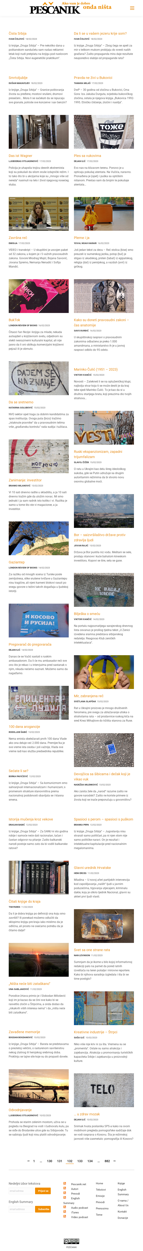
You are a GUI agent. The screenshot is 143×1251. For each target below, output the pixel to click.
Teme (99, 1214)
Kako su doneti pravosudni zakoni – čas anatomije (101, 322)
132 (69, 1161)
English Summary (21, 1202)
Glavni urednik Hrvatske (92, 868)
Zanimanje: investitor (25, 480)
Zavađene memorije (24, 1032)
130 (49, 1161)
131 (59, 1161)
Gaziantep (17, 562)
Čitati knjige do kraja (24, 901)
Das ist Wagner (20, 156)
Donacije (123, 1217)
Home (99, 1183)
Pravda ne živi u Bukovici (93, 78)
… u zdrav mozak (87, 1114)
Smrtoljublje (18, 78)
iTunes (75, 1212)
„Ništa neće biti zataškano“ (29, 984)
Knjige (121, 1183)
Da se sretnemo (21, 402)
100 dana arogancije (24, 727)
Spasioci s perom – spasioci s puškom (103, 819)
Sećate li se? (18, 771)
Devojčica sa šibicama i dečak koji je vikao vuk (102, 776)
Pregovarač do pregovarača (30, 644)
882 (107, 1161)
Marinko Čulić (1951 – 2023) (96, 369)
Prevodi (75, 1193)
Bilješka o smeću (87, 614)
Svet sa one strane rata (92, 950)
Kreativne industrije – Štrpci (95, 1032)
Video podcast (79, 1217)
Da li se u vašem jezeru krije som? (100, 33)
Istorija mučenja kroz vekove (31, 819)
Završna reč (18, 238)
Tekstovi (101, 1189)
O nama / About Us (123, 1203)
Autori (74, 1189)
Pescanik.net (78, 1184)
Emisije (100, 1196)
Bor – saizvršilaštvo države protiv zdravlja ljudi (100, 537)
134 (90, 1161)
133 (79, 1161)
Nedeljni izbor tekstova (24, 1183)
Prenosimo (102, 1208)
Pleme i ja (81, 238)
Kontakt (122, 1211)
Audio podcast (79, 1207)
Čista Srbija (18, 33)
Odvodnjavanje (20, 1110)
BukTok (14, 320)
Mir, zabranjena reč (88, 696)
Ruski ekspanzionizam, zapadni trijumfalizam (98, 454)
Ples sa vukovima (87, 156)
